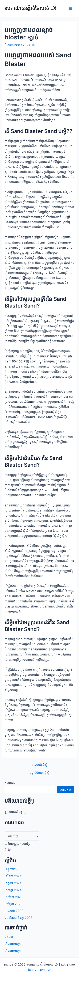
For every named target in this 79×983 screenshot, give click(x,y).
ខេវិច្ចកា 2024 (13, 876)
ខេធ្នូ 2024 (11, 869)
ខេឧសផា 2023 (14, 911)
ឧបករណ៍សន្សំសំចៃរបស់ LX (30, 8)
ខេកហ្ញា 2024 (13, 890)
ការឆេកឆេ (10, 783)
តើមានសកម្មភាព (14, 944)
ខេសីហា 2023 (14, 897)
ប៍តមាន (9, 937)
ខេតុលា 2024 (13, 883)
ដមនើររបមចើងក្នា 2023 (18, 918)
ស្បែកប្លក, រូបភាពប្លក (39, 969)
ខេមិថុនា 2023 (13, 904)
